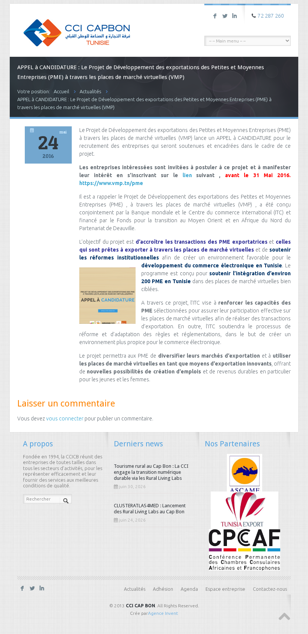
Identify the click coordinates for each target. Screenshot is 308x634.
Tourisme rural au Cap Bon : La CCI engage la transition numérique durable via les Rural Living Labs (151, 472)
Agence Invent (163, 613)
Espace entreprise (225, 589)
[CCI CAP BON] (76, 27)
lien (187, 175)
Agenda (189, 589)
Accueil (61, 91)
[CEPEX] (245, 511)
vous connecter (64, 419)
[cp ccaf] (244, 549)
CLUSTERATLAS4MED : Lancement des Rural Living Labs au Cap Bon (150, 508)
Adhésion (163, 589)
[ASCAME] (245, 473)
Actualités (90, 91)
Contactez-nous (270, 589)
